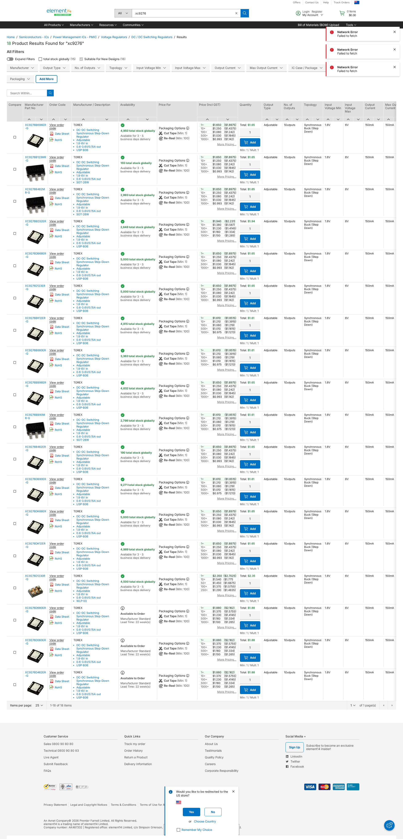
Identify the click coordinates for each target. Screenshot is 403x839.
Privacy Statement (55, 804)
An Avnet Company (56, 820)
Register (317, 11)
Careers (210, 764)
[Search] (245, 13)
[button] (54, 24)
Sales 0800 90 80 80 (58, 744)
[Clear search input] (236, 13)
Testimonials (213, 750)
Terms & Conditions (123, 804)
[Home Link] (59, 13)
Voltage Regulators (114, 37)
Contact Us (311, 2)
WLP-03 (81, 601)
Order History (133, 750)
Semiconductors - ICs (34, 37)
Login (306, 11)
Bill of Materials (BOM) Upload (318, 25)
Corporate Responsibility (221, 770)
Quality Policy (214, 757)
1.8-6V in (82, 143)
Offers (296, 2)
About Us (211, 744)
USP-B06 (82, 150)
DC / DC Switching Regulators (151, 37)
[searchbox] (186, 13)
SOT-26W (82, 182)
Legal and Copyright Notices (88, 804)
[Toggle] (10, 59)
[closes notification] (395, 32)
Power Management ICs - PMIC (75, 37)
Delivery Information (138, 764)
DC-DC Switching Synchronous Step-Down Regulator (92, 133)
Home (11, 37)
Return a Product (136, 757)
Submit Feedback (56, 764)
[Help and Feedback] (389, 825)
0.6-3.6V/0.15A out (88, 146)
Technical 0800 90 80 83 (61, 750)
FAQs (47, 770)
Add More (46, 79)
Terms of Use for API (153, 804)
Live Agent (51, 757)
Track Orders (341, 2)
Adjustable (83, 140)
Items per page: (21, 705)
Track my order (134, 744)
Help (326, 2)
